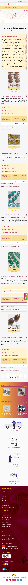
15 (15, 377)
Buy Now (4, 531)
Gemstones (4, 503)
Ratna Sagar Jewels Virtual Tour (9, 496)
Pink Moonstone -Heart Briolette (11, 96)
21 (14, 379)
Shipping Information (6, 524)
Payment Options (6, 515)
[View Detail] (26, 96)
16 (17, 377)
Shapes (3, 502)
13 (10, 377)
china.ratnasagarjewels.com (12, 546)
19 (25, 377)
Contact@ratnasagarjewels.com (11, 538)
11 (5, 377)
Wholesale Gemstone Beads (8, 507)
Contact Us (4, 494)
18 (22, 377)
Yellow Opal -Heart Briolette (9, 153)
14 (12, 377)
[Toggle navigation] (25, 21)
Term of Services (5, 519)
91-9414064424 (7, 539)
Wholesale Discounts (6, 517)
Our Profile (4, 493)
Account (4, 498)
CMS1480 (14, 330)
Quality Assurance (6, 526)
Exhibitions (4, 529)
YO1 (14, 146)
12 (7, 377)
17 (20, 377)
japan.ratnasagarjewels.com (12, 548)
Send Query (4, 500)
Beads (5, 505)
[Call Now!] (26, 294)
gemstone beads (6, 58)
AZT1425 (14, 208)
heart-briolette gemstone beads (11, 43)
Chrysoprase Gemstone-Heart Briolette (13, 276)
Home (3, 491)
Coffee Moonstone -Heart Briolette (11, 337)
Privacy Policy (5, 521)
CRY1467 (14, 269)
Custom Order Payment (7, 513)
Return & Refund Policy (7, 522)
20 (11, 379)
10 (3, 377)
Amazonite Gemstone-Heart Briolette (12, 215)
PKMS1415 (14, 89)
